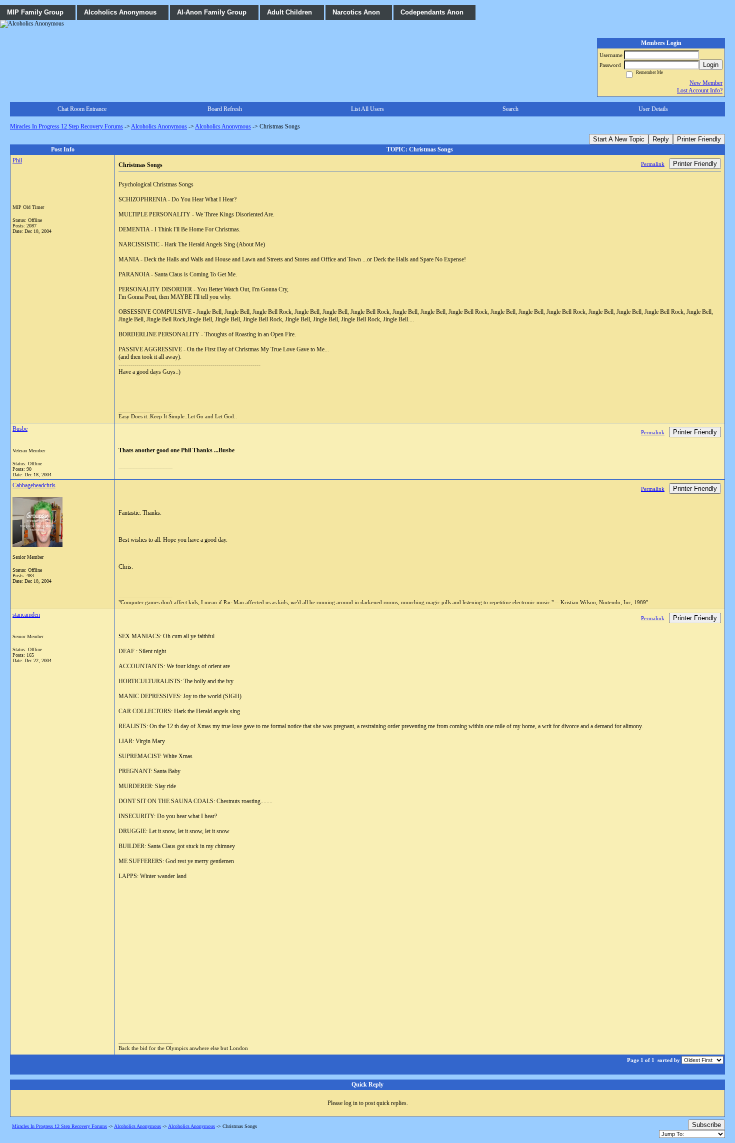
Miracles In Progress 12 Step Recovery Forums (66, 126)
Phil (17, 160)
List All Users (367, 108)
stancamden (26, 614)
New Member (706, 82)
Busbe (20, 428)
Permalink (652, 164)
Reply (660, 139)
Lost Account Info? (699, 90)
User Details (653, 108)
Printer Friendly (699, 139)
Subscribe (706, 1125)
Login (710, 64)
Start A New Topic (618, 139)
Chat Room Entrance (82, 108)
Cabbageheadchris (34, 485)
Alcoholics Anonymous (159, 126)
